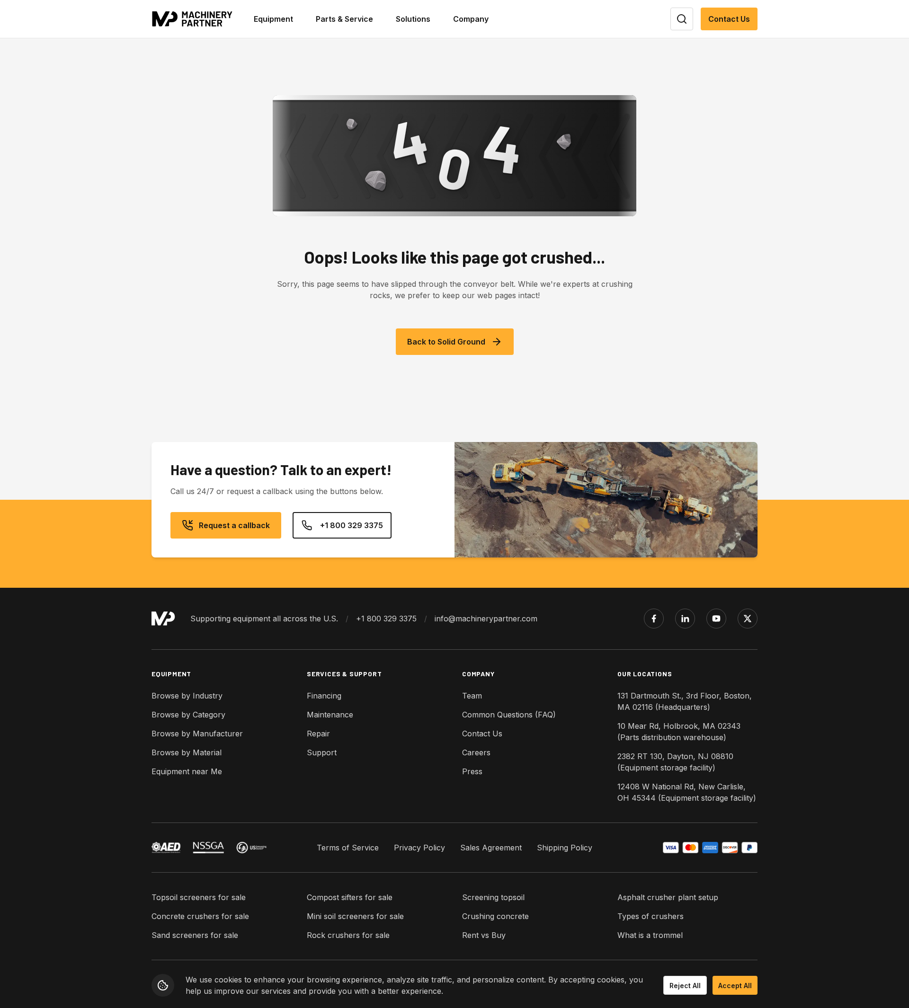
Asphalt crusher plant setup (667, 897)
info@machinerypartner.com (486, 618)
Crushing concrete (495, 916)
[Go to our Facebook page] (654, 618)
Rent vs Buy (484, 935)
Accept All (735, 985)
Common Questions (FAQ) (509, 714)
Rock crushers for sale (348, 935)
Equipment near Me (187, 771)
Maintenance (330, 714)
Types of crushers (650, 916)
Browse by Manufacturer (197, 733)
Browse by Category (188, 714)
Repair (318, 733)
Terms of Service (348, 847)
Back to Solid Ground (446, 341)
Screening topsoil (493, 897)
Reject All (685, 985)
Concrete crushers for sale (200, 916)
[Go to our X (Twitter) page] (748, 618)
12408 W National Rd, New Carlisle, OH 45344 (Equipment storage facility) (686, 792)
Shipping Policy (564, 847)
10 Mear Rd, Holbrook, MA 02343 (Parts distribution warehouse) (678, 731)
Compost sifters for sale (349, 897)
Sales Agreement (491, 847)
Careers (476, 752)
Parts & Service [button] (344, 19)
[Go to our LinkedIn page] (685, 618)
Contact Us (729, 19)
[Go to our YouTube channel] (716, 618)
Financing (324, 695)
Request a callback (234, 525)
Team (472, 695)
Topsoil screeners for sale (199, 897)
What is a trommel (650, 935)
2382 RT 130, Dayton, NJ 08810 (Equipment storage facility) (675, 762)
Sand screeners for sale (195, 935)
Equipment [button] (273, 19)
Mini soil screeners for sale (355, 916)
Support (322, 752)
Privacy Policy (419, 847)
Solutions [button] (413, 19)
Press (472, 771)
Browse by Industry (187, 695)
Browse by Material (187, 752)
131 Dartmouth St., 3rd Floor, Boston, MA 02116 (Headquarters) (684, 701)
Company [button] (471, 19)
